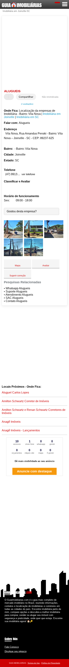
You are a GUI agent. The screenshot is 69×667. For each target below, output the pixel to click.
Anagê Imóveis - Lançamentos (21, 430)
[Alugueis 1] (13, 236)
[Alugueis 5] (33, 255)
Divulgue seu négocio (16, 651)
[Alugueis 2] (33, 236)
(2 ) (27, 104)
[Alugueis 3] (53, 236)
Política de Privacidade (50, 663)
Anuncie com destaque (34, 471)
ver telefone (28, 174)
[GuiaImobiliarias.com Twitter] (7, 624)
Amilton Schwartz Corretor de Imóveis (25, 401)
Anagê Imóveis (11, 421)
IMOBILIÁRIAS (22, 5)
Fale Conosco (12, 647)
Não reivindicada (50, 97)
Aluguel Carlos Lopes (15, 392)
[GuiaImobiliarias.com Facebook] (5, 624)
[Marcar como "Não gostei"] (11, 96)
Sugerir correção (18, 275)
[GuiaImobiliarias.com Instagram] (8, 624)
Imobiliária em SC (27, 117)
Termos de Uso (34, 663)
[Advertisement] (34, 53)
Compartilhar (26, 96)
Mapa (17, 265)
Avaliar (45, 265)
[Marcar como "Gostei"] (7, 96)
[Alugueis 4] (13, 255)
